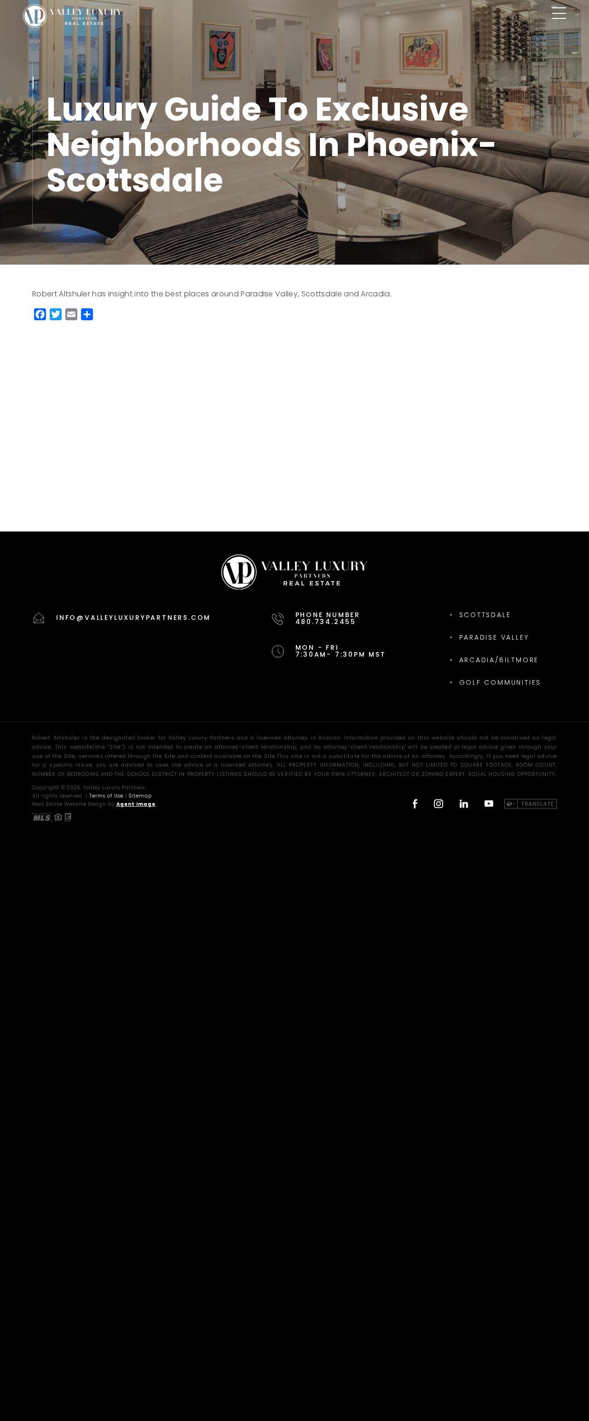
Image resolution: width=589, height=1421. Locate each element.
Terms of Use (106, 795)
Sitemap (140, 795)
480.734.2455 (326, 621)
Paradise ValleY (494, 637)
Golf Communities (500, 682)
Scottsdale (485, 615)
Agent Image (136, 804)
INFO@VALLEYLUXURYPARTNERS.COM (133, 617)
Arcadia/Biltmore (499, 660)
